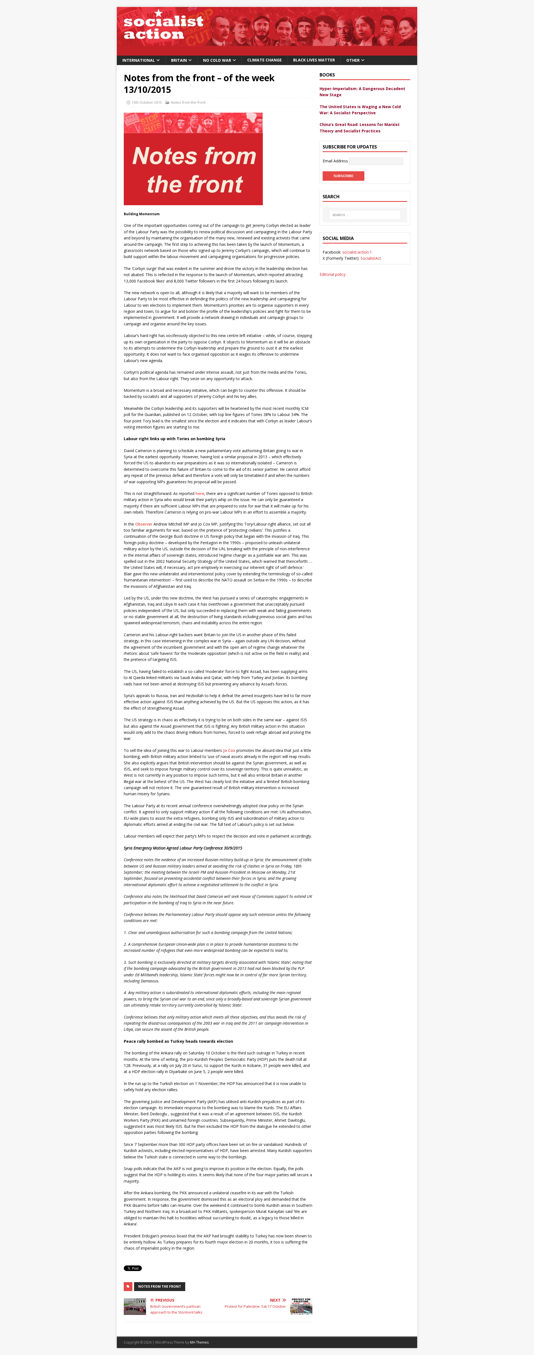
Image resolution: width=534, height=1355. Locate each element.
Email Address (336, 161)
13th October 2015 (147, 102)
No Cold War (217, 60)
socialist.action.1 (357, 252)
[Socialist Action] (267, 52)
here (200, 493)
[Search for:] (364, 215)
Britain (179, 60)
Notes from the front (188, 102)
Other (353, 60)
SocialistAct (370, 258)
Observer (143, 524)
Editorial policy (332, 274)
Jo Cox (229, 750)
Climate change (264, 60)
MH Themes (199, 1342)
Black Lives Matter (314, 60)
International (138, 60)
